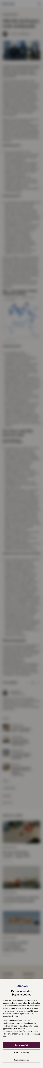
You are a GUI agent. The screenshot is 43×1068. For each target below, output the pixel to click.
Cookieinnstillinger (21, 1060)
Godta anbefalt (21, 1045)
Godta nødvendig (21, 1052)
